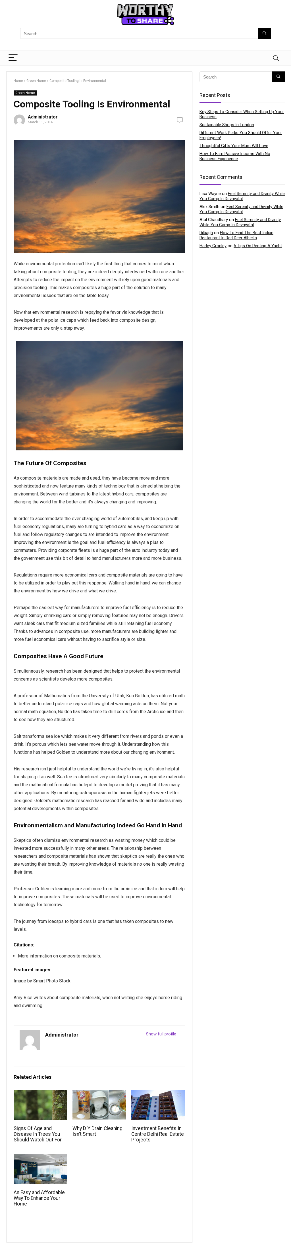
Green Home (36, 81)
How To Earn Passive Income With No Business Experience (234, 156)
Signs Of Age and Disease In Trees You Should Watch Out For (38, 1134)
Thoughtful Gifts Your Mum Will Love (233, 145)
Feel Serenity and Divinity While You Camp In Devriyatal (242, 196)
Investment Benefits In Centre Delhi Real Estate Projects (157, 1134)
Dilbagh (206, 232)
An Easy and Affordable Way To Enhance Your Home (39, 1198)
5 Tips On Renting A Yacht (258, 245)
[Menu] (13, 57)
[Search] (276, 57)
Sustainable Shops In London (226, 124)
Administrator (43, 117)
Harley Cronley (212, 245)
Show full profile (161, 1034)
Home (18, 81)
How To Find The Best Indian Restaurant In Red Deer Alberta (236, 235)
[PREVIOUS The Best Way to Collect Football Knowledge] (5, 1234)
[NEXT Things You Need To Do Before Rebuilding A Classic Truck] (285, 1234)
